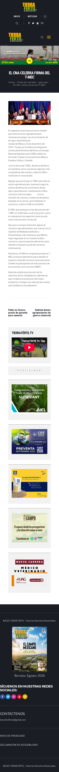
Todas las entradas (26, 82)
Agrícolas (43, 82)
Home (12, 82)
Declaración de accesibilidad (19, 745)
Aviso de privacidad (12, 735)
